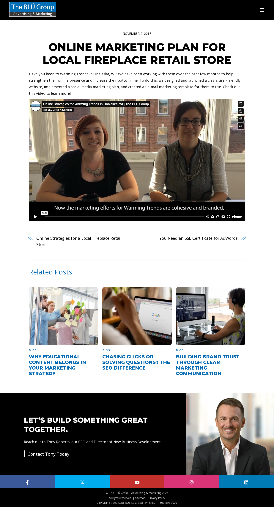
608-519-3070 (168, 502)
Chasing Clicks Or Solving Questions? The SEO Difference (136, 362)
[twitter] (82, 481)
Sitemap (140, 498)
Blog (32, 350)
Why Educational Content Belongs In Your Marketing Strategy (57, 365)
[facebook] (27, 481)
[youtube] (137, 481)
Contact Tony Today (48, 454)
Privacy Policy (157, 498)
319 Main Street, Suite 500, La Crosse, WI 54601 (127, 502)
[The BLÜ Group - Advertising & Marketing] (32, 17)
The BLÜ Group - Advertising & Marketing (135, 493)
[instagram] (191, 481)
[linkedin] (246, 481)
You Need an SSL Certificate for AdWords (198, 238)
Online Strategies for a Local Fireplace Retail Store (78, 241)
